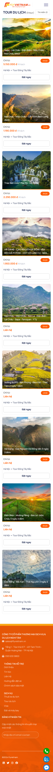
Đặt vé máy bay (11, 710)
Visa (6, 705)
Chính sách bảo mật (14, 685)
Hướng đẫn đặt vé (12, 680)
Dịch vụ (8, 693)
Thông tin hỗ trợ (14, 663)
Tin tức (7, 671)
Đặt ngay (26, 77)
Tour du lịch (10, 701)
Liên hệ (7, 676)
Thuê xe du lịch (11, 696)
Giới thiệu (9, 667)
